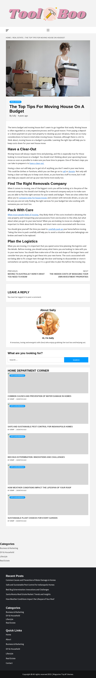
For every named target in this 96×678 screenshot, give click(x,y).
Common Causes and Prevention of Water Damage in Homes (31, 580)
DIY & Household (17, 375)
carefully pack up (55, 229)
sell (64, 171)
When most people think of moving (23, 214)
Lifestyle (3, 556)
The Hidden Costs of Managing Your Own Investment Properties (69, 274)
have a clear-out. (37, 163)
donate (71, 171)
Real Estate (15, 102)
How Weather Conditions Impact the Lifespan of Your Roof (30, 599)
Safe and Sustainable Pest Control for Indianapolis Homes (30, 584)
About (8, 639)
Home (8, 634)
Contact (9, 663)
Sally (14, 115)
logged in (21, 297)
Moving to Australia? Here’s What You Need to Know (26, 274)
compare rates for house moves (33, 197)
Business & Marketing (9, 548)
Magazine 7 (57, 674)
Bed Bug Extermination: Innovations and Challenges (27, 589)
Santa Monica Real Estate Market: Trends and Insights (28, 594)
